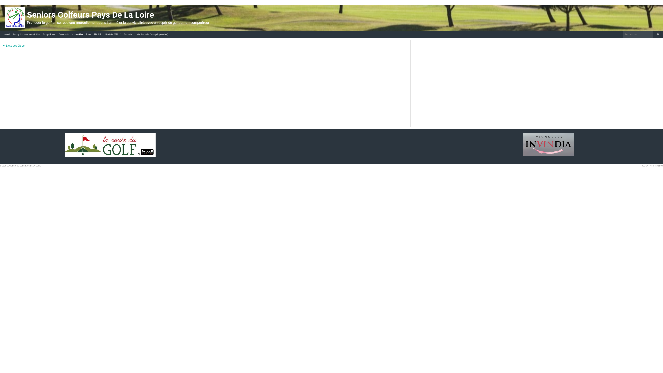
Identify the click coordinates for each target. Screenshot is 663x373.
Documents (64, 34)
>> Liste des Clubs (14, 45)
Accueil (6, 34)
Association (77, 34)
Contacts (128, 34)
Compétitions (49, 34)
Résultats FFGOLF (112, 34)
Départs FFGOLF (93, 34)
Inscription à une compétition (26, 34)
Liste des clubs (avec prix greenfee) (152, 34)
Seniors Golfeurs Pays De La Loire (90, 15)
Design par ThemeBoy (652, 166)
